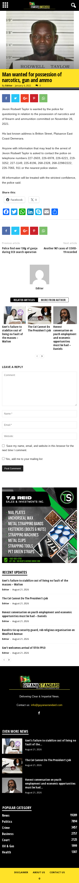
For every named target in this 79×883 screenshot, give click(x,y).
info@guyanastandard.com (46, 705)
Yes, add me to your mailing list (24, 458)
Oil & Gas (8, 846)
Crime (6, 827)
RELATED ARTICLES (24, 300)
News (6, 815)
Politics (7, 821)
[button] (72, 5)
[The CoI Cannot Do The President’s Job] (39, 315)
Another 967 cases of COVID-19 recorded (60, 250)
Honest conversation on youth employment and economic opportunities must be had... (50, 783)
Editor (8, 85)
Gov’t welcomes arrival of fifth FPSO (24, 648)
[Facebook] (39, 713)
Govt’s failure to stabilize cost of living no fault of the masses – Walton (12, 334)
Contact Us (57, 872)
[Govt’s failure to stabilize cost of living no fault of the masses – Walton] (14, 315)
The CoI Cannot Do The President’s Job (39, 328)
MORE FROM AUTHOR (53, 300)
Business (8, 834)
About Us (39, 872)
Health (6, 852)
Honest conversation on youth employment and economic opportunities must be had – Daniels (64, 338)
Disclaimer (21, 872)
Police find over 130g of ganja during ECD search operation (19, 252)
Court (6, 840)
